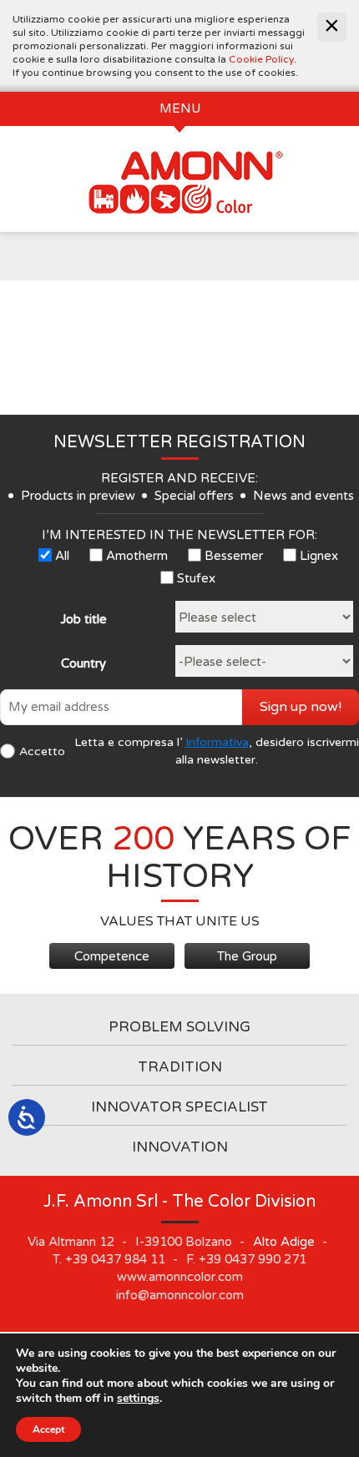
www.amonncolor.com (180, 1276)
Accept (48, 1429)
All (62, 555)
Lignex (319, 555)
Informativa (217, 742)
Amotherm (137, 555)
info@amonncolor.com (180, 1295)
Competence (111, 956)
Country (83, 663)
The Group (247, 956)
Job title (83, 619)
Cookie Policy (261, 59)
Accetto (42, 751)
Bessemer (234, 555)
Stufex (196, 578)
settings (138, 1398)
